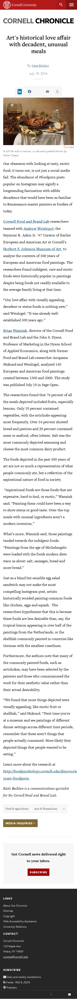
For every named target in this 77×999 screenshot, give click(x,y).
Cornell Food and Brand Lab (26, 221)
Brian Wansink (15, 330)
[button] (38, 121)
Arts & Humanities (45, 809)
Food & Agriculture (17, 809)
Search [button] (61, 5)
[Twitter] (60, 994)
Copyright (9, 916)
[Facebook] (51, 994)
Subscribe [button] (38, 872)
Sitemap (8, 911)
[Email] (69, 994)
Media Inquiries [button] (20, 823)
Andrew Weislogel (38, 228)
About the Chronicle (15, 905)
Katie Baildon (40, 65)
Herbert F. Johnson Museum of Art (32, 248)
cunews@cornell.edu (15, 957)
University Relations (15, 926)
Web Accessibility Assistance (20, 921)
